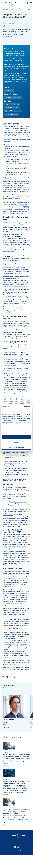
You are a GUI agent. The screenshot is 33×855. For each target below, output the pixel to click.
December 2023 (8, 130)
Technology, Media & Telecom (13, 97)
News (29, 9)
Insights (13, 9)
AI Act (7, 178)
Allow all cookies (16, 437)
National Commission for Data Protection (14, 546)
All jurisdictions (7, 688)
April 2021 (7, 126)
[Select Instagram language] (18, 847)
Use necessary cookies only (16, 447)
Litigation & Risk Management (13, 111)
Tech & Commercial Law (11, 114)
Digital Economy (9, 90)
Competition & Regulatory (12, 104)
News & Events (20, 9)
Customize (16, 442)
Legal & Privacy (16, 850)
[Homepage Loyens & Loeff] (11, 3)
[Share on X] (7, 677)
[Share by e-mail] (11, 677)
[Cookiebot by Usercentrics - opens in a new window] (24, 406)
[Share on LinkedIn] (3, 677)
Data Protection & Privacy (12, 107)
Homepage (5, 9)
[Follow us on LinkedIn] (15, 847)
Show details (24, 432)
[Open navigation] (31, 3)
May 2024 (7, 140)
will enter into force (15, 150)
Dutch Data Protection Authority (12, 555)
